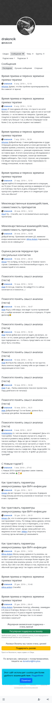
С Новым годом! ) (12, 463)
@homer (5, 86)
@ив (3, 287)
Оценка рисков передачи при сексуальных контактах (20, 253)
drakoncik (8, 84)
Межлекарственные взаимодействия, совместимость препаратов (25, 205)
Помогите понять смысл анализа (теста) (22, 278)
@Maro (24, 531)
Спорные (38, 68)
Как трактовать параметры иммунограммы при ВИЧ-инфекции (24, 484)
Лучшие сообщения (23, 68)
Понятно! (26, 680)
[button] (3, 699)
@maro (4, 109)
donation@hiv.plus (31, 661)
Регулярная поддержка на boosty (26, 631)
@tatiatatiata (7, 433)
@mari (4, 262)
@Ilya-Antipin (32, 239)
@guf (4, 214)
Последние (7, 68)
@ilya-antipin (7, 587)
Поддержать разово (26, 648)
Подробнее (37, 675)
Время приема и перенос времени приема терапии (23, 77)
